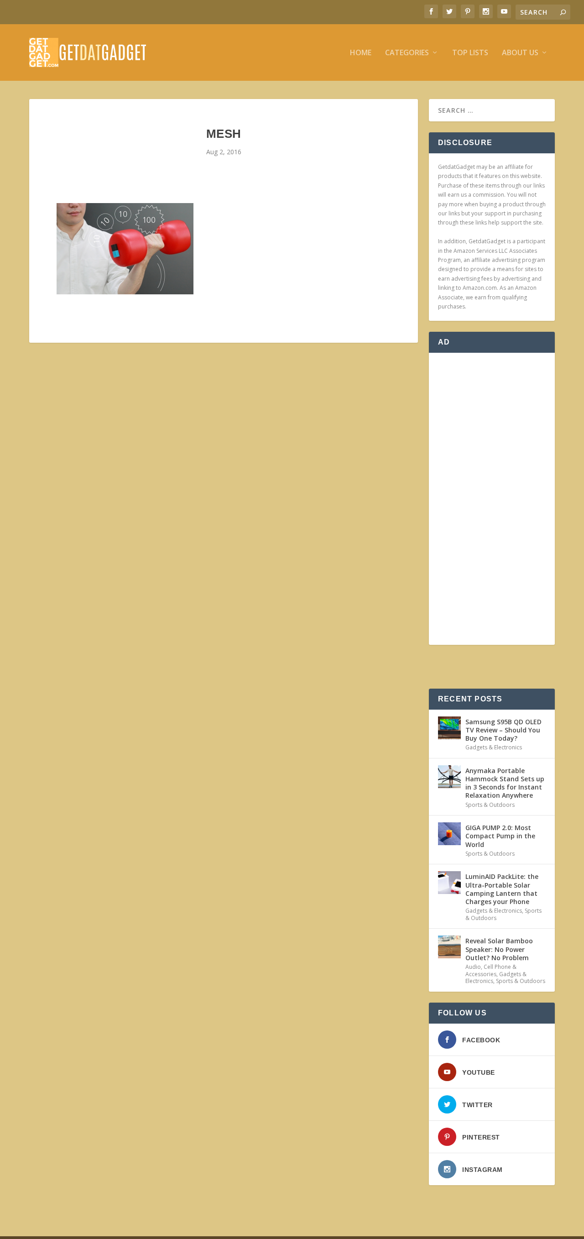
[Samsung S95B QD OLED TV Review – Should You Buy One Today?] (449, 727)
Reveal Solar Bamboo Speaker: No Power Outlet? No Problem (499, 949)
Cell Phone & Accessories (490, 970)
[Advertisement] (492, 499)
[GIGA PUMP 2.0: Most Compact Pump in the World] (449, 833)
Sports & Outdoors (490, 805)
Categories (407, 53)
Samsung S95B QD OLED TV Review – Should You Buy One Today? (503, 729)
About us (520, 53)
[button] (125, 248)
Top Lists (470, 53)
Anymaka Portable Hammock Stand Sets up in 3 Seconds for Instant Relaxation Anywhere (504, 783)
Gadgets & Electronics (493, 747)
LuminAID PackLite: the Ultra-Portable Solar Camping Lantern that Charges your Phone (501, 889)
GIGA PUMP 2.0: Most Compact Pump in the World (500, 835)
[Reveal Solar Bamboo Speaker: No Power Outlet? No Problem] (449, 947)
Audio (473, 967)
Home (360, 53)
